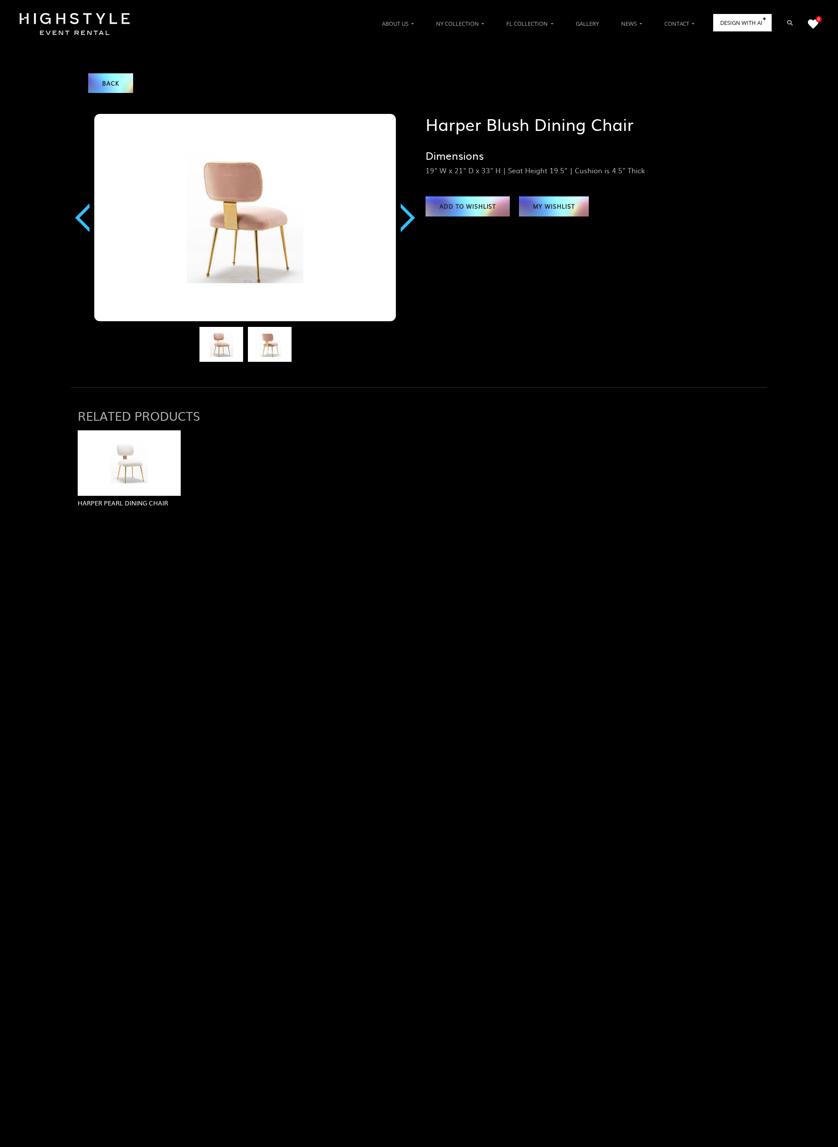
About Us (396, 23)
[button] (82, 217)
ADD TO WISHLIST (468, 206)
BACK (110, 83)
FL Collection (527, 23)
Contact (677, 23)
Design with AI (741, 23)
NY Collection (458, 23)
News (629, 23)
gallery (587, 23)
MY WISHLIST (554, 206)
